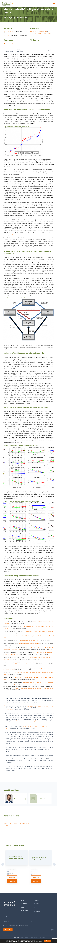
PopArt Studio (41, 937)
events (22, 907)
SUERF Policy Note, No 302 (13, 43)
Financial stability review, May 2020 (29, 640)
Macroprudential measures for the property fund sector (26, 721)
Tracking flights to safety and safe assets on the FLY (16, 857)
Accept (47, 940)
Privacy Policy (15, 937)
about (22, 900)
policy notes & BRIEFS (24, 911)
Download (12, 881)
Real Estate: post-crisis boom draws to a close (40, 706)
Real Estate (6, 826)
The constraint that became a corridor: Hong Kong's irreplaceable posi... (40, 857)
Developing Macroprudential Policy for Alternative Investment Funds (33, 688)
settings (40, 941)
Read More (12, 877)
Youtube (38, 911)
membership (24, 903)
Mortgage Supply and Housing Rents (29, 643)
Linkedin (38, 903)
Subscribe (8, 929)
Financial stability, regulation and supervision (16, 823)
